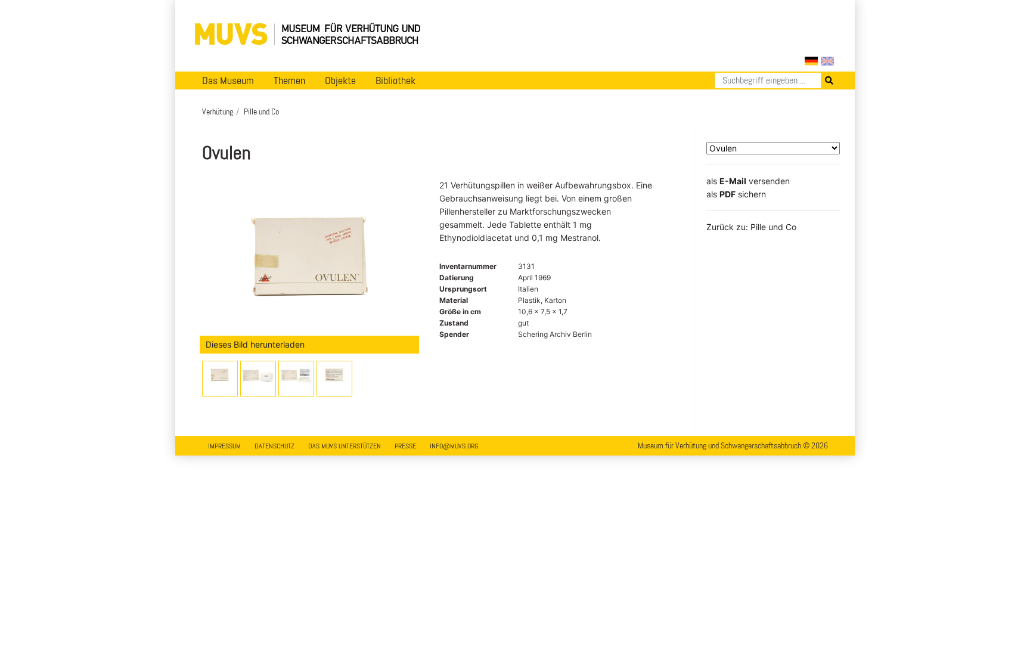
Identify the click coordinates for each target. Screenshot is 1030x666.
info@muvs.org (454, 446)
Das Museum (228, 80)
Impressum (224, 446)
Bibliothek (395, 80)
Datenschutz (274, 446)
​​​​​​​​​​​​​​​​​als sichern (736, 194)
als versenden (748, 181)
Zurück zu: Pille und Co (751, 227)
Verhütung (217, 111)
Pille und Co (261, 111)
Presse (405, 446)
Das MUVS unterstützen (344, 446)
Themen (289, 80)
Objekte (340, 80)
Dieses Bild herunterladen (255, 344)
